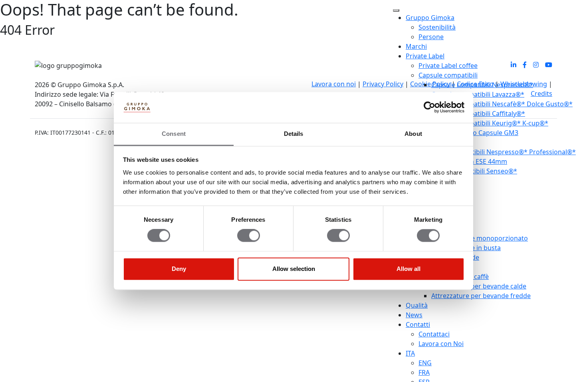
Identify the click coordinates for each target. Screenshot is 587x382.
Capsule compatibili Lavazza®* (477, 94)
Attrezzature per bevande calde (478, 286)
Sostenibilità (437, 27)
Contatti (418, 324)
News (414, 314)
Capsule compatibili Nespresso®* (482, 84)
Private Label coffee (448, 65)
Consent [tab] (174, 133)
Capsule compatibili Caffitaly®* (478, 113)
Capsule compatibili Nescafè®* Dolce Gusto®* (502, 103)
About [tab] (413, 133)
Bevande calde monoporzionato (479, 238)
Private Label (425, 56)
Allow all (408, 268)
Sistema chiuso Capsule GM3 (474, 132)
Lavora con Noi (441, 343)
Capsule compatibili (448, 75)
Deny (179, 268)
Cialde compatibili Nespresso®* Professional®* (503, 151)
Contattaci (434, 334)
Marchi (416, 46)
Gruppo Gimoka (430, 17)
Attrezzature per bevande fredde (481, 295)
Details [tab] (293, 133)
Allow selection (293, 268)
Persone (431, 36)
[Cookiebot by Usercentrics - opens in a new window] (429, 107)
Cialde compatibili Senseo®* (474, 171)
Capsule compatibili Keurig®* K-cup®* (489, 123)
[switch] (248, 235)
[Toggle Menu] (396, 10)
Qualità (417, 305)
